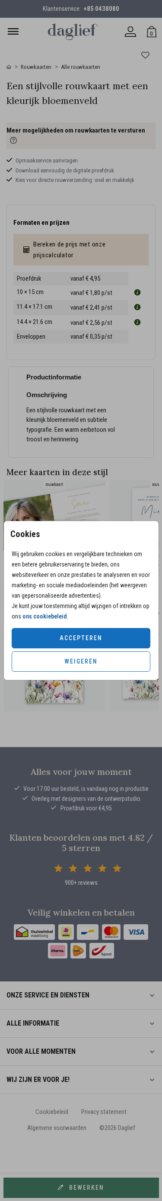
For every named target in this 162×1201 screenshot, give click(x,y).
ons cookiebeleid (44, 616)
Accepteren (81, 637)
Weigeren (81, 661)
